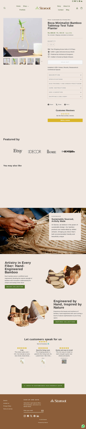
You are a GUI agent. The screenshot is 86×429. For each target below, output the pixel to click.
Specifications (56, 79)
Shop (25, 6)
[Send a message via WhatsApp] (83, 426)
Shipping (57, 35)
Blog (67, 10)
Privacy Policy (7, 406)
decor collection (15, 286)
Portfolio (22, 10)
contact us (6, 403)
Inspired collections (65, 322)
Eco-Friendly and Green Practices (65, 83)
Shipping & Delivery (58, 96)
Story (59, 6)
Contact (60, 10)
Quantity (52, 41)
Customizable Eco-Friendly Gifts (61, 19)
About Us (66, 6)
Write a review (65, 120)
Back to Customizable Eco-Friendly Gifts (44, 385)
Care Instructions (57, 88)
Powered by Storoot (43, 422)
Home (18, 6)
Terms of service (7, 409)
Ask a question (56, 92)
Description (54, 75)
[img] (43, 342)
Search (5, 400)
